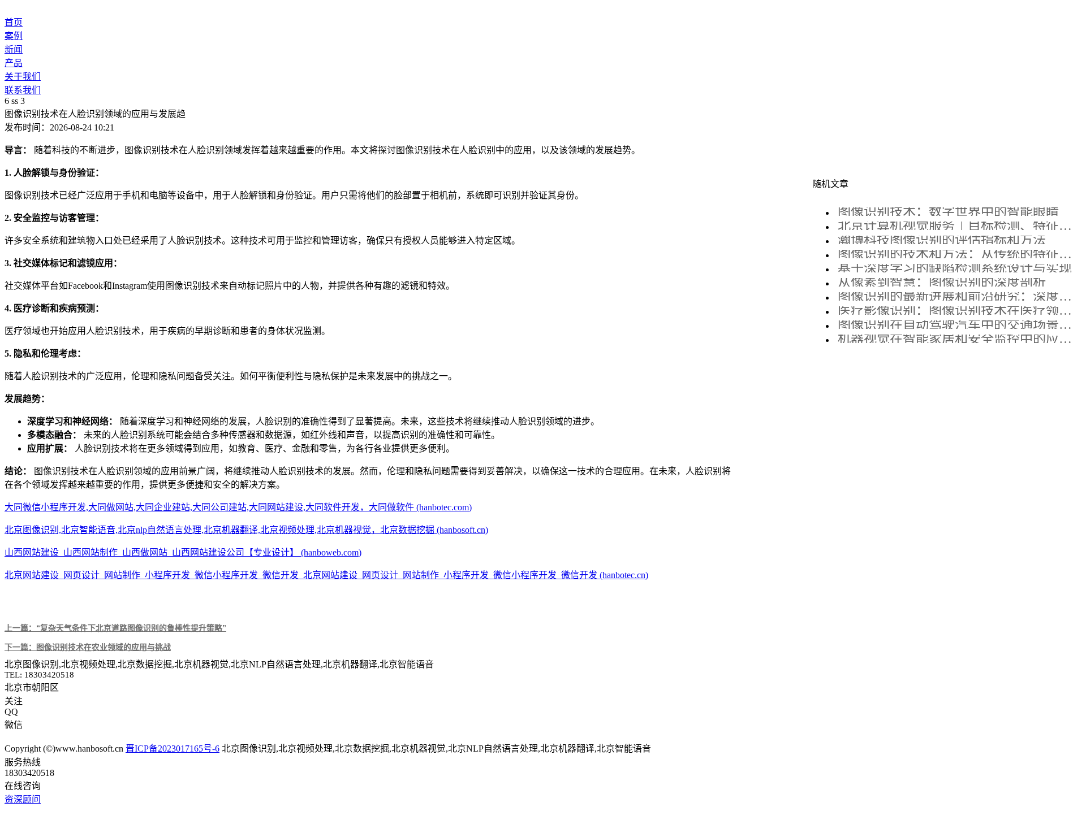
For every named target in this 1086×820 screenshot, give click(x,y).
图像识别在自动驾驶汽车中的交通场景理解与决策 (958, 324)
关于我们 (23, 76)
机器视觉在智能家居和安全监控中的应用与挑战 (958, 339)
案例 (14, 36)
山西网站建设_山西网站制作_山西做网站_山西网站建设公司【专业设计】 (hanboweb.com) (183, 552)
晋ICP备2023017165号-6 (172, 748)
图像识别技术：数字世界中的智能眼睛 (948, 211)
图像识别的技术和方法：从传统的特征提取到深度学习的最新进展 (958, 254)
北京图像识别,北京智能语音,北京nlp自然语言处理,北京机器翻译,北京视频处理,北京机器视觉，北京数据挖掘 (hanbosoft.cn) (246, 530)
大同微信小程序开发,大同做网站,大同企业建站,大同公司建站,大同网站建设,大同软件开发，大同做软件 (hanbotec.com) (238, 507)
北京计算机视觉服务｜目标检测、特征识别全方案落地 (958, 226)
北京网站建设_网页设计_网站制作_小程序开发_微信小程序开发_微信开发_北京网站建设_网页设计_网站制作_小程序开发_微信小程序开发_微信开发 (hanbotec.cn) (326, 575)
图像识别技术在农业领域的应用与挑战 (88, 647)
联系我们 (23, 90)
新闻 (14, 49)
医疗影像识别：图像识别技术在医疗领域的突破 (958, 310)
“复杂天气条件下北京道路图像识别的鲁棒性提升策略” (115, 627)
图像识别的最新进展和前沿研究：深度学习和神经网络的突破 (958, 296)
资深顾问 (23, 799)
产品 (14, 63)
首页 (14, 22)
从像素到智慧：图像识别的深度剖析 (942, 282)
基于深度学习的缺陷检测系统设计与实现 (955, 268)
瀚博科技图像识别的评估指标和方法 (942, 240)
